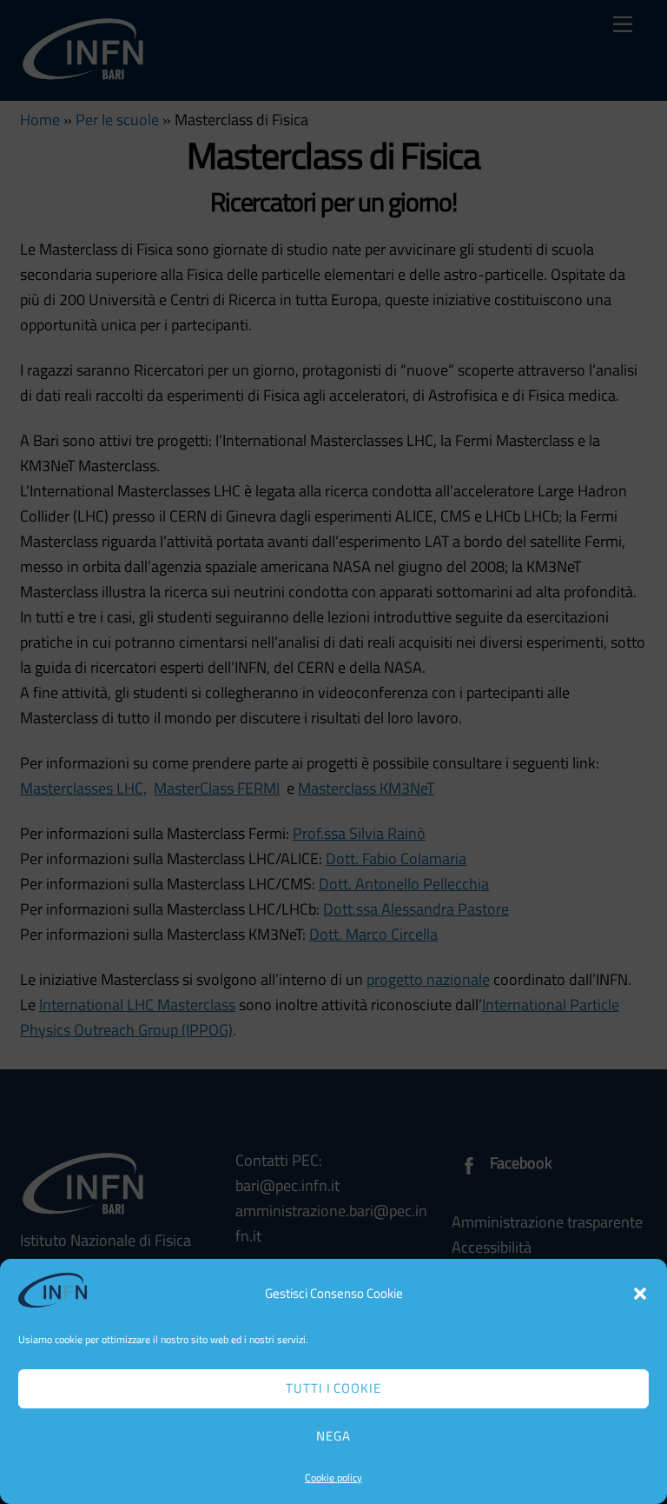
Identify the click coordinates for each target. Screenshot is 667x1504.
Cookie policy (333, 1477)
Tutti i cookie (334, 1388)
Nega (333, 1436)
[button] (640, 1293)
